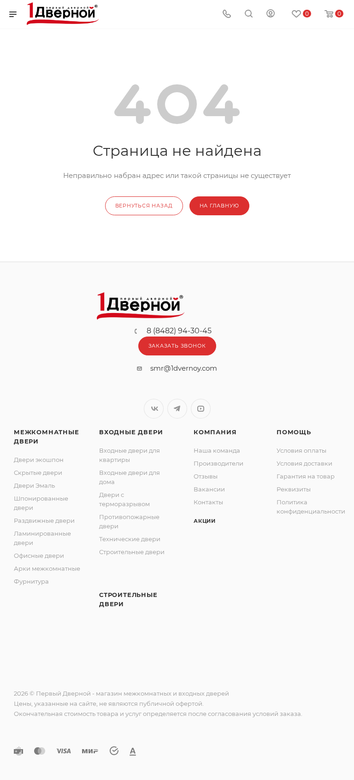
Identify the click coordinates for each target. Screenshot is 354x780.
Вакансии (209, 489)
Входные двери (131, 432)
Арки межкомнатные (47, 568)
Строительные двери (132, 551)
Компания (215, 432)
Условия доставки (304, 463)
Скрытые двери (38, 472)
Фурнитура (31, 581)
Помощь (294, 432)
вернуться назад (144, 205)
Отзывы (206, 476)
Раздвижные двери (44, 520)
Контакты (208, 502)
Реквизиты (294, 489)
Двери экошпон (39, 459)
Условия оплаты (301, 450)
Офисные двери (39, 555)
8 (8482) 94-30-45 (179, 331)
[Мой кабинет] (270, 14)
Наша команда (217, 450)
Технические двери (129, 539)
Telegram (177, 409)
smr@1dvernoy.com (183, 368)
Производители (218, 463)
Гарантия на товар (306, 476)
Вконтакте (154, 409)
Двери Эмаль (34, 485)
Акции (205, 521)
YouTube (201, 409)
